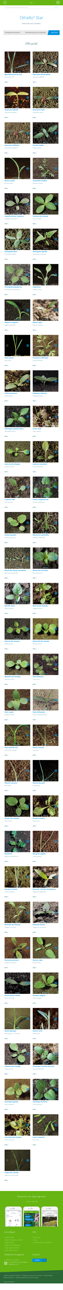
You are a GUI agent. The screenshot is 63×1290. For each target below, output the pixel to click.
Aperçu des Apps (32, 1201)
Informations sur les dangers (35, 32)
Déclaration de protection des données (32, 1275)
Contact (37, 1260)
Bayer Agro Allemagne (12, 1245)
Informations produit (12, 32)
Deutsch (56, 7)
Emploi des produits (8, 1277)
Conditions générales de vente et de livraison (26, 1277)
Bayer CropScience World (13, 1240)
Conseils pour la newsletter (43, 1242)
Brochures (37, 1237)
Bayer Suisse (9, 1242)
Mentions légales (48, 1275)
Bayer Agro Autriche (12, 1248)
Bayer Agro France (11, 1250)
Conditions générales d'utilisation (11, 1275)
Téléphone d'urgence (12, 1260)
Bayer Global (9, 1237)
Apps (35, 1240)
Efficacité (54, 32)
